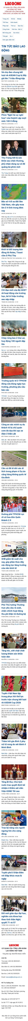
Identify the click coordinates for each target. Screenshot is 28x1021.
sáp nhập (18, 311)
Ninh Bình (4, 753)
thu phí (17, 624)
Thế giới (5, 36)
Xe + (11, 36)
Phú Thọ (4, 261)
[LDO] (14, 63)
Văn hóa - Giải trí (17, 29)
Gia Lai (3, 350)
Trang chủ (6, 19)
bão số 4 (10, 217)
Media (19, 19)
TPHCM (4, 396)
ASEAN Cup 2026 (11, 86)
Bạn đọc (20, 26)
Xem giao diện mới (8, 40)
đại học (9, 933)
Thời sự (13, 26)
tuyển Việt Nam (14, 711)
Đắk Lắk (3, 440)
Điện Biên (4, 885)
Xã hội (13, 19)
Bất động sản (7, 33)
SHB (21, 574)
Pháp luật (5, 26)
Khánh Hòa (4, 840)
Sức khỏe (16, 33)
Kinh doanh (14, 22)
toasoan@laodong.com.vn (14, 977)
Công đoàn (6, 29)
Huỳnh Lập (4, 129)
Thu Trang (4, 173)
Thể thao (5, 22)
